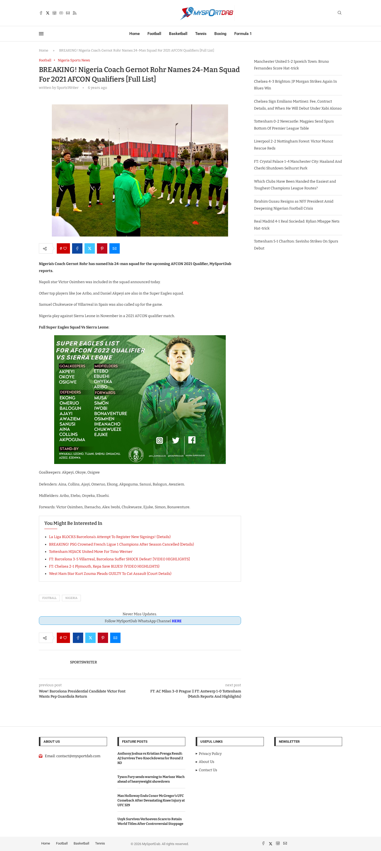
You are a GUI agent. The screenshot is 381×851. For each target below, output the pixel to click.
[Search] (339, 13)
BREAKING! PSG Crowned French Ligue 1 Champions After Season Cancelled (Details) (121, 544)
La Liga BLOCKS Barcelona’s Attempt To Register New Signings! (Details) (110, 537)
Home (134, 33)
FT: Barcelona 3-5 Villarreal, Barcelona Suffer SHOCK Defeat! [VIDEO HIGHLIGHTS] (119, 559)
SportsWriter (83, 662)
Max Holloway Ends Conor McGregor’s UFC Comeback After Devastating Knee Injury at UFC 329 (151, 800)
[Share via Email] (114, 248)
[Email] (68, 13)
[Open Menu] (41, 33)
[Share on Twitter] (89, 248)
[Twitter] (48, 13)
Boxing (220, 33)
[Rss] (75, 13)
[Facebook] (41, 13)
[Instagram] (54, 13)
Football (154, 33)
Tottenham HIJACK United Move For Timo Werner (90, 551)
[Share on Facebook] (77, 248)
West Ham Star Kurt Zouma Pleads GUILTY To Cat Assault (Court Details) (110, 573)
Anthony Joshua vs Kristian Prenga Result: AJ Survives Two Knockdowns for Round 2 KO (150, 758)
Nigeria (71, 598)
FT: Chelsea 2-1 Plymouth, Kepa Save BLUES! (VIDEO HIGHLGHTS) (104, 566)
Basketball (178, 33)
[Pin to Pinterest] (102, 248)
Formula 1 (243, 33)
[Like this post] (65, 248)
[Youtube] (61, 13)
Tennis (201, 33)
